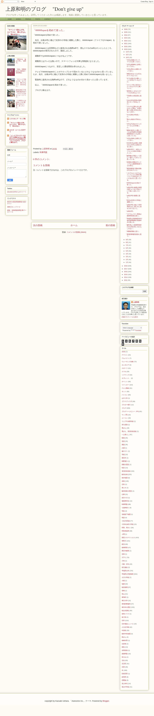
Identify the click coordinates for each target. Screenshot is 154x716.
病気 (123, 647)
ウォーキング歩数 (127, 361)
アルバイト (125, 358)
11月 (127, 54)
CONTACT (47, 19)
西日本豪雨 (125, 551)
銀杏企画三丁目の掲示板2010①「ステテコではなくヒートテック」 (21, 93)
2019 (126, 49)
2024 (126, 35)
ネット (124, 391)
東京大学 (125, 600)
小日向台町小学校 (127, 524)
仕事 (123, 494)
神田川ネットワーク (13, 207)
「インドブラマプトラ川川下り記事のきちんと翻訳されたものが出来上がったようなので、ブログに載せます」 (17, 139)
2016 (126, 271)
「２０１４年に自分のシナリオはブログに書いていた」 (133, 86)
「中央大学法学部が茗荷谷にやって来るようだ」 (133, 102)
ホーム (74, 225)
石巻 (123, 554)
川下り (124, 557)
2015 (126, 274)
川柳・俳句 (125, 564)
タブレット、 (126, 378)
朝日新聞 (125, 587)
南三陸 (124, 617)
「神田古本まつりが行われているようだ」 (133, 74)
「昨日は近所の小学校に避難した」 (133, 201)
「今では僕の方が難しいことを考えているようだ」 (133, 80)
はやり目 (125, 398)
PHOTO (37, 19)
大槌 (123, 580)
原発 (123, 481)
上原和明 (136, 302)
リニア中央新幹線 (127, 421)
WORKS (18, 19)
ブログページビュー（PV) (130, 411)
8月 (127, 242)
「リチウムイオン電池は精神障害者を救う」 (133, 215)
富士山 (124, 657)
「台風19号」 (129, 211)
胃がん (124, 428)
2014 (126, 277)
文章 (123, 667)
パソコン (125, 395)
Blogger (106, 701)
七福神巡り (125, 507)
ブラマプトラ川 (127, 401)
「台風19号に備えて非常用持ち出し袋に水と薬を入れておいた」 (133, 206)
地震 (123, 584)
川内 (123, 561)
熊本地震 (125, 478)
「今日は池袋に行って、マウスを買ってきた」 (133, 61)
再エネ (124, 488)
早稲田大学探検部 (127, 574)
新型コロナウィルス (128, 537)
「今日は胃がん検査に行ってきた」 (133, 70)
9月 (127, 239)
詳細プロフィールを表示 (130, 317)
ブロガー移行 (126, 405)
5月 (127, 251)
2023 (126, 38)
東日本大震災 (126, 607)
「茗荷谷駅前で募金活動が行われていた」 (133, 169)
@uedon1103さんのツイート (16, 192)
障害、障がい (126, 527)
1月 (127, 262)
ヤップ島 (125, 415)
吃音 (123, 468)
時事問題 (43, 152)
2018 (126, 266)
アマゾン (125, 355)
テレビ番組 (125, 388)
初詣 (123, 517)
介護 (123, 448)
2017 (126, 269)
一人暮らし (125, 434)
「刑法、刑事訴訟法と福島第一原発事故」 (21, 71)
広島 (123, 484)
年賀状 (124, 630)
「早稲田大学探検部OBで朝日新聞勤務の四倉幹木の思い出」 (133, 220)
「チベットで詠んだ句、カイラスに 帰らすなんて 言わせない (17, 124)
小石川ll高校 (126, 521)
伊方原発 (125, 424)
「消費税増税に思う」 (132, 231)
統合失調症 (125, 610)
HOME (10, 19)
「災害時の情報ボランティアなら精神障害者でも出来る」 (133, 163)
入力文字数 (125, 627)
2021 (126, 43)
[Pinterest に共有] (72, 149)
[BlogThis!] (66, 149)
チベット (125, 381)
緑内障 (124, 677)
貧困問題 (125, 654)
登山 (123, 594)
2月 (127, 259)
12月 (127, 52)
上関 (123, 534)
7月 (127, 245)
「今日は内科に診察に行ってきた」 (133, 139)
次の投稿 (37, 225)
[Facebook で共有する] (70, 149)
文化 (123, 660)
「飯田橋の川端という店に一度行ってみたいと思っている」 (133, 157)
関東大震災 (125, 464)
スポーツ (125, 368)
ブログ (124, 408)
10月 (127, 57)
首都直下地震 (126, 514)
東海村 (124, 597)
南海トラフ (125, 614)
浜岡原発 (125, 650)
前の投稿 (110, 225)
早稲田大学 (125, 571)
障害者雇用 (125, 531)
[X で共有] (68, 149)
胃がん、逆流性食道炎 (129, 431)
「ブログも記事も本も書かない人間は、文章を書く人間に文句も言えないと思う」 (133, 109)
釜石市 (124, 458)
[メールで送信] (64, 149)
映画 (123, 438)
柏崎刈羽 (125, 640)
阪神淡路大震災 (127, 491)
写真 (123, 511)
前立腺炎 (125, 567)
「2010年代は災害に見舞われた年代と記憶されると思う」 (133, 144)
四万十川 (125, 498)
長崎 (123, 590)
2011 (126, 280)
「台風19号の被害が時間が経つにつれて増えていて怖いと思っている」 (133, 190)
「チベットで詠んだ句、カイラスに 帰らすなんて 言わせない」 (16, 32)
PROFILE (28, 19)
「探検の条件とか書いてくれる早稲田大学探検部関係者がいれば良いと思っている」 (133, 132)
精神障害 (125, 547)
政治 (123, 544)
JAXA (123, 352)
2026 (126, 29)
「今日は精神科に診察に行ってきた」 (133, 65)
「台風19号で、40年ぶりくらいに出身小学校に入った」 (133, 151)
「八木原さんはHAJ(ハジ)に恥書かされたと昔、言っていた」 (21, 104)
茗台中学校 (125, 687)
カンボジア (125, 365)
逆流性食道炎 (126, 471)
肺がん (124, 637)
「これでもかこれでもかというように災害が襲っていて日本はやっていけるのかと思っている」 (133, 176)
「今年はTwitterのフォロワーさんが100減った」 (133, 125)
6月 (127, 248)
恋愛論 (124, 680)
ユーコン (125, 418)
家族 (123, 444)
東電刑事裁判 (126, 604)
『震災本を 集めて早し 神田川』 (21, 61)
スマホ (124, 371)
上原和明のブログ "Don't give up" (50, 8)
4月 (127, 254)
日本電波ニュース (127, 624)
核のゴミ (125, 451)
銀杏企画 (125, 474)
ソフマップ (125, 375)
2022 (126, 41)
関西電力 (125, 461)
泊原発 (124, 644)
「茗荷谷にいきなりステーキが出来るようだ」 (133, 92)
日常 (123, 620)
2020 (126, 46)
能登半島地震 (126, 634)
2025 (126, 32)
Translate (138, 330)
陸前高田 (125, 673)
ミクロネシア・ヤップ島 (17, 119)
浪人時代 (125, 683)
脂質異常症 (125, 501)
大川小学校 (125, 577)
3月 (127, 256)
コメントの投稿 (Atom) (76, 232)
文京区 (124, 663)
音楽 (123, 441)
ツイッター (125, 385)
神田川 (124, 541)
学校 (123, 454)
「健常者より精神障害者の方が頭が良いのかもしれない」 (133, 226)
